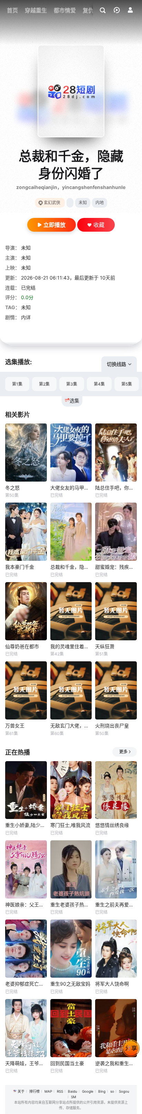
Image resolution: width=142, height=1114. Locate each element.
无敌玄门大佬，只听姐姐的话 (71, 725)
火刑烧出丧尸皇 (112, 725)
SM (73, 1097)
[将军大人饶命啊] (116, 948)
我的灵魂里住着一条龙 (71, 646)
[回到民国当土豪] (71, 1028)
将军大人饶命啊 (112, 984)
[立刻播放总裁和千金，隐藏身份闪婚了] (71, 91)
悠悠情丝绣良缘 (112, 825)
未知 (83, 202)
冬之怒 (12, 488)
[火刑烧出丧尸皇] (116, 690)
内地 (99, 202)
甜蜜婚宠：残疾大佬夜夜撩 (116, 567)
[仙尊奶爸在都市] (26, 611)
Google (87, 1091)
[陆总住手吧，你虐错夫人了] (116, 452)
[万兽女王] (26, 690)
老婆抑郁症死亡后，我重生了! (26, 984)
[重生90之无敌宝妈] (71, 948)
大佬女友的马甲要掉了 (71, 488)
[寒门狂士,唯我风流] (71, 790)
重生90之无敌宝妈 (70, 984)
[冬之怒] (26, 452)
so (112, 1091)
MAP (48, 1091)
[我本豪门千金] (26, 532)
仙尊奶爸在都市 (22, 646)
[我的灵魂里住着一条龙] (71, 611)
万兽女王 (14, 725)
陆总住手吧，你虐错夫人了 (116, 488)
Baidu (72, 1091)
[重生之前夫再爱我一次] (116, 869)
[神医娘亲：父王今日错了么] (26, 869)
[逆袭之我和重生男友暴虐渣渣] (116, 1028)
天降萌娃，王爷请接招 (26, 1063)
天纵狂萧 (104, 646)
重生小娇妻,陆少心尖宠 (26, 825)
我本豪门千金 (19, 567)
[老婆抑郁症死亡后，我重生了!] (26, 948)
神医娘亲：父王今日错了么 (26, 904)
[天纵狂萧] (116, 611)
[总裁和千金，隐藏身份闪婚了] (71, 532)
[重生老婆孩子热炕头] (71, 869)
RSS (60, 1091)
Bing (101, 1091)
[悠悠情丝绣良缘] (116, 790)
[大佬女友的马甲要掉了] (71, 452)
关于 (21, 1091)
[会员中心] (130, 10)
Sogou (124, 1091)
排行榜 (34, 1091)
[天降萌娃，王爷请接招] (26, 1028)
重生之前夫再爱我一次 (116, 904)
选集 (74, 400)
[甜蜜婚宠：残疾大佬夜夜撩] (116, 532)
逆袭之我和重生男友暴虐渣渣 (116, 1063)
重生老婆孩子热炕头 (71, 904)
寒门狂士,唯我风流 (70, 825)
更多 (123, 751)
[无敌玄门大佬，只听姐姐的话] (71, 690)
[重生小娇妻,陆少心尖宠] (26, 790)
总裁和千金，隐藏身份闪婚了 (71, 567)
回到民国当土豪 (67, 1063)
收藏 (98, 224)
